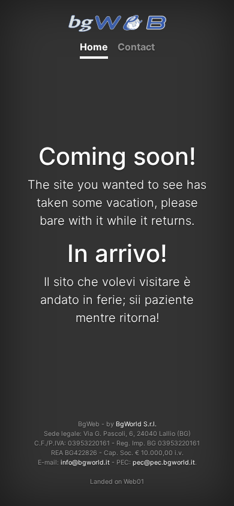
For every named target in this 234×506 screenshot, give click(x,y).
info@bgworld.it (85, 462)
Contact (136, 47)
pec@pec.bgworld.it (164, 462)
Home (94, 47)
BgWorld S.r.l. (136, 424)
